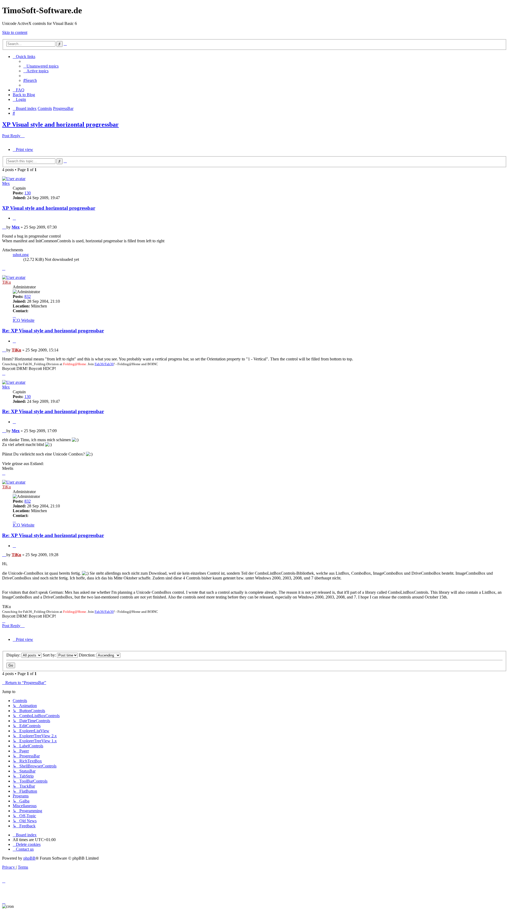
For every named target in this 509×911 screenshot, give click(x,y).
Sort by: (50, 655)
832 (27, 296)
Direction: (87, 655)
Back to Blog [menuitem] (24, 94)
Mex (6, 183)
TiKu (6, 282)
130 (27, 193)
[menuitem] (41, 66)
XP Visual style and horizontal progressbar (60, 124)
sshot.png (21, 254)
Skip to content (14, 32)
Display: (13, 655)
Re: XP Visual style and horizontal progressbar (53, 330)
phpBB (29, 858)
